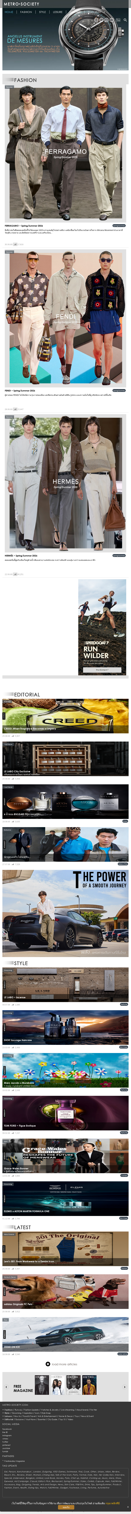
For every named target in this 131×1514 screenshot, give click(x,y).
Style (42, 12)
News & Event (87, 1416)
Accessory (9, 1484)
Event (16, 1487)
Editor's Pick (123, 864)
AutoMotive (122, 1354)
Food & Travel (29, 1416)
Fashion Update (31, 1410)
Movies (59, 1478)
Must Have (31, 1419)
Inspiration (28, 1413)
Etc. (14, 1475)
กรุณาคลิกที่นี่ (112, 1503)
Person (12, 1471)
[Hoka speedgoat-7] (102, 627)
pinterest (6, 1445)
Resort (7, 1475)
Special (8, 1478)
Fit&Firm (79, 1484)
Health (23, 1487)
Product (117, 1484)
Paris (67, 1478)
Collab (90, 1481)
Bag (18, 1484)
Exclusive (19, 1419)
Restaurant (56, 1481)
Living (83, 1487)
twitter (5, 1442)
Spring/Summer (119, 226)
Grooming (16, 1413)
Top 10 (62, 1419)
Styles (125, 821)
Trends (35, 1484)
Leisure (57, 12)
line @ (5, 1432)
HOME (9, 12)
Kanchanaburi (24, 1471)
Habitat (84, 1478)
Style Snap (46, 1413)
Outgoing (47, 1471)
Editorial (94, 12)
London (37, 1471)
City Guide (52, 1419)
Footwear (74, 1487)
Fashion (26, 12)
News (60, 1484)
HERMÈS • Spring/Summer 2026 (21, 555)
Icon (37, 1413)
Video (70, 1419)
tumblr (5, 1451)
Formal (82, 1475)
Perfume (124, 1004)
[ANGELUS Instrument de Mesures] (65, 35)
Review (115, 1471)
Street (29, 1475)
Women (124, 1175)
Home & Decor (66, 1416)
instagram (7, 1435)
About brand (82, 1410)
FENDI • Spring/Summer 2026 (20, 390)
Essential (41, 1419)
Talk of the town (63, 1475)
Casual (33, 1481)
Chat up (75, 1478)
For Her (93, 1410)
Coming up (94, 1478)
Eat (5, 1471)
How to (17, 1416)
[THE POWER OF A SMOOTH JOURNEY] (65, 913)
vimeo (5, 1438)
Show (118, 1478)
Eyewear (8, 1481)
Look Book (49, 1478)
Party (75, 1475)
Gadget (64, 1487)
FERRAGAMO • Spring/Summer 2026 (24, 225)
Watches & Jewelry (50, 1410)
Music (105, 1478)
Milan (108, 1471)
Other (93, 1471)
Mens (111, 1478)
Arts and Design (48, 1484)
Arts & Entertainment (47, 1416)
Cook (86, 1471)
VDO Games (59, 1471)
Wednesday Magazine (14, 1461)
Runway (18, 1410)
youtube (6, 1448)
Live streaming (67, 1410)
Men (107, 1481)
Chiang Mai (48, 1475)
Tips (93, 1484)
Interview (119, 1475)
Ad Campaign (21, 1481)
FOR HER (75, 12)
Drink (87, 1484)
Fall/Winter (116, 1481)
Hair (95, 1475)
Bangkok (30, 1478)
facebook (7, 1429)
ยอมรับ (66, 1507)
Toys (77, 1416)
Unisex (101, 1471)
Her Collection (106, 1475)
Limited (39, 1478)
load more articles (64, 1364)
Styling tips (33, 1487)
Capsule (99, 1481)
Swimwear (72, 1471)
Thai (80, 1471)
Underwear (18, 1478)
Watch (43, 1487)
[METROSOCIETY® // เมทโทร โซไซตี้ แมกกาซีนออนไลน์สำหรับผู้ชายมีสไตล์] (21, 4)
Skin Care (123, 1047)
